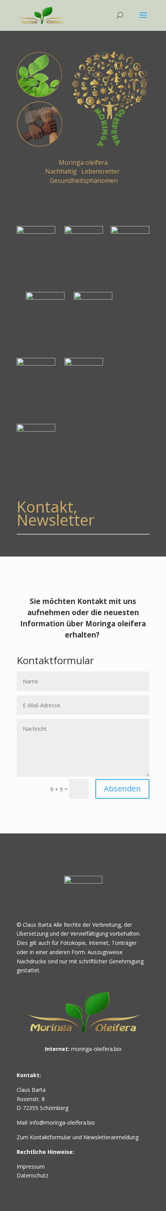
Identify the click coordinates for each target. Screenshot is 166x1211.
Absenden (122, 788)
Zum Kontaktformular (45, 1137)
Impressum (31, 1166)
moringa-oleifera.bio (96, 1048)
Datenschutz (32, 1175)
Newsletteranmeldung (110, 1137)
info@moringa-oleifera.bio (62, 1122)
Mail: (23, 1122)
